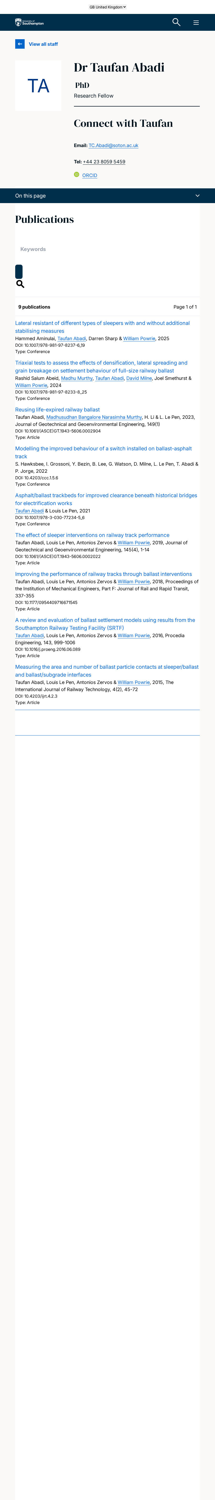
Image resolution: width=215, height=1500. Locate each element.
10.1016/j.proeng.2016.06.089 (52, 649)
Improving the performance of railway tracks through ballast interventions (103, 574)
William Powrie (139, 338)
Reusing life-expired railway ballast (57, 409)
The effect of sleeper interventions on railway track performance (92, 535)
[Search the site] (176, 22)
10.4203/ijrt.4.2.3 (40, 696)
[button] (107, 195)
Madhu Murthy (77, 378)
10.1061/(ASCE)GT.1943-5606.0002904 (62, 431)
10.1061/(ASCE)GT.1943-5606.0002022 (62, 556)
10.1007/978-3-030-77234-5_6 (54, 517)
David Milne (139, 378)
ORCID (89, 175)
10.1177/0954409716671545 (50, 602)
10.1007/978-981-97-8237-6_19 (54, 345)
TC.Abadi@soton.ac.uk (113, 145)
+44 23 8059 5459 (104, 161)
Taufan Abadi (71, 338)
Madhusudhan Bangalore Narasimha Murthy (94, 417)
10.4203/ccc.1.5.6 (41, 477)
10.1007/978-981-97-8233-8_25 (55, 392)
